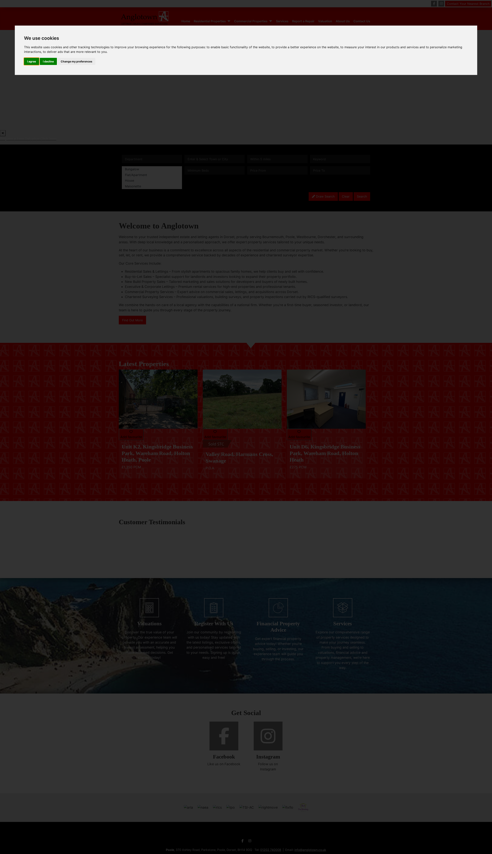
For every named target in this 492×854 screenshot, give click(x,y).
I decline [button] (48, 61)
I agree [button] (31, 61)
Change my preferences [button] (76, 61)
